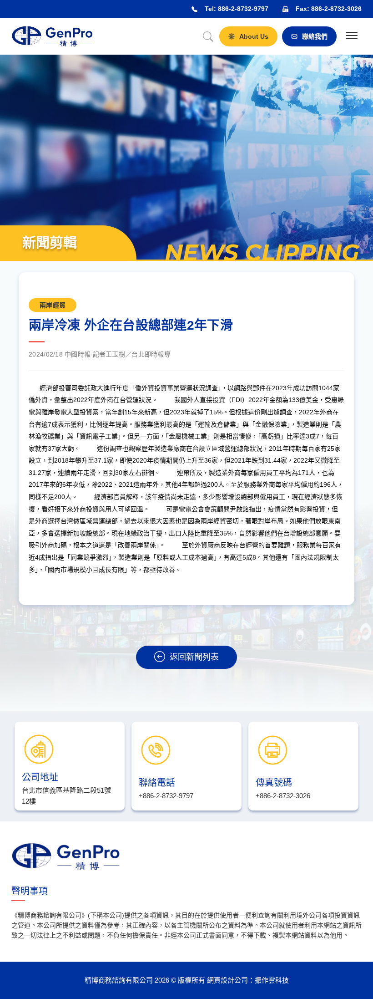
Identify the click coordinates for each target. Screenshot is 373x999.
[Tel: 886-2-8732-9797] (194, 9)
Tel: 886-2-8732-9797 (236, 8)
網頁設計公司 (227, 980)
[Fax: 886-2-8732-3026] (285, 9)
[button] (351, 36)
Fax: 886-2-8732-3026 (329, 8)
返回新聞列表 (194, 657)
